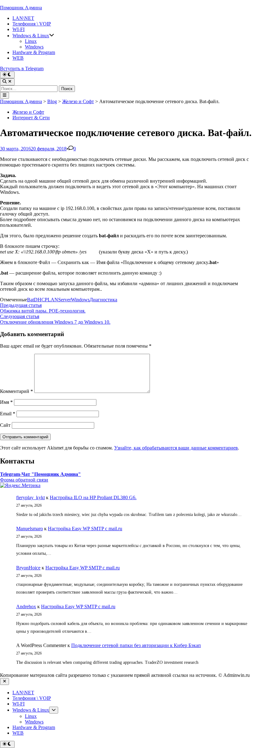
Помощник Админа (21, 7)
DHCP (41, 299)
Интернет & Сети (31, 117)
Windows (34, 46)
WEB (18, 58)
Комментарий (16, 391)
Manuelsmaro (29, 528)
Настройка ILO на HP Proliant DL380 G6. (93, 497)
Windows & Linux (30, 35)
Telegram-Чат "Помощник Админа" (40, 474)
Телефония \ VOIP (31, 23)
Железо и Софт (28, 112)
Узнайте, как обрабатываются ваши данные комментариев (176, 447)
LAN (53, 299)
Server (64, 299)
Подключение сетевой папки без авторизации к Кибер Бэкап (136, 645)
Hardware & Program (33, 52)
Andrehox (26, 606)
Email (7, 413)
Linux (31, 41)
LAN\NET (23, 18)
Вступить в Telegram (22, 68)
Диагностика (103, 299)
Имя (6, 402)
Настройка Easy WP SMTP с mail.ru (85, 528)
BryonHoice (28, 567)
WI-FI (18, 29)
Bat (30, 299)
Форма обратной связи (24, 479)
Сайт (5, 425)
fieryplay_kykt (30, 497)
